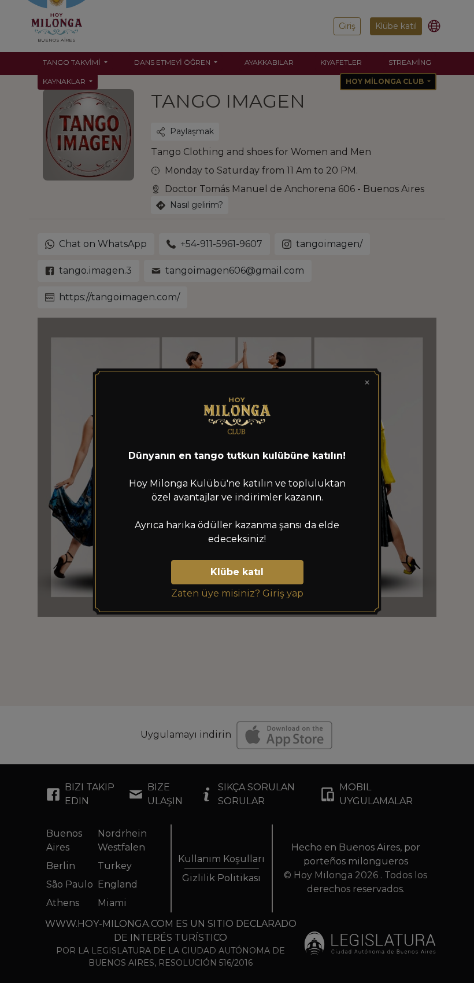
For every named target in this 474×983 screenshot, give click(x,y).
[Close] (367, 382)
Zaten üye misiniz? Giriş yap (237, 593)
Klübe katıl (237, 571)
